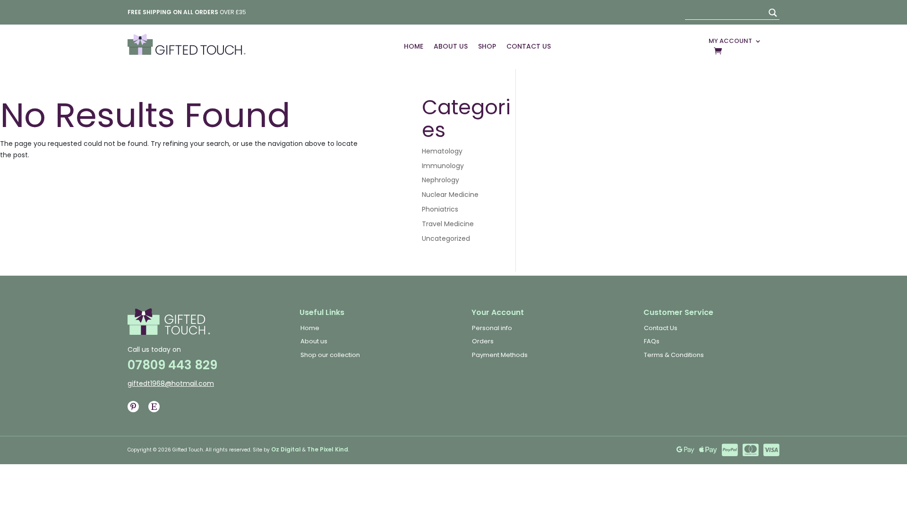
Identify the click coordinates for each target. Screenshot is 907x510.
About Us (451, 46)
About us (313, 341)
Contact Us (528, 46)
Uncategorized (446, 238)
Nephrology (440, 180)
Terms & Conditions (674, 354)
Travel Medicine (448, 224)
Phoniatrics (440, 209)
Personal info (492, 327)
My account (730, 41)
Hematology (442, 151)
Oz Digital (286, 449)
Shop (487, 46)
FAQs (651, 341)
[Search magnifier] (772, 12)
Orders (483, 341)
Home (413, 46)
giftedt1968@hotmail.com (171, 383)
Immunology (443, 165)
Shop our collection (330, 354)
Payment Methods (500, 354)
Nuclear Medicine (450, 194)
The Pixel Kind (327, 449)
